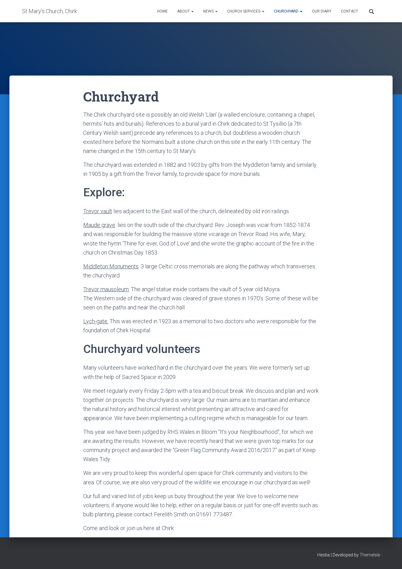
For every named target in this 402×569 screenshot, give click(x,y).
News (209, 11)
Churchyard (286, 11)
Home (162, 11)
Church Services (244, 11)
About (184, 11)
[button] (192, 11)
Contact (349, 11)
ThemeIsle (370, 554)
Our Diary (321, 11)
